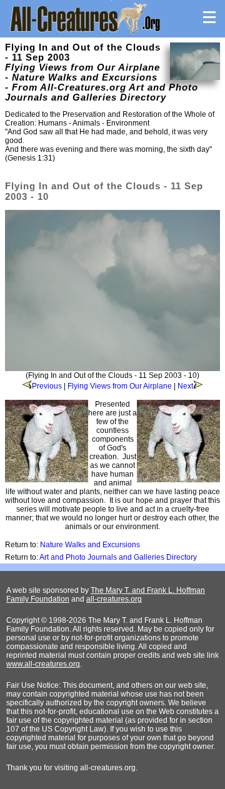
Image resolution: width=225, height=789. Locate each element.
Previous (47, 386)
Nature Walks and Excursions (90, 544)
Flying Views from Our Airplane (120, 386)
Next (185, 386)
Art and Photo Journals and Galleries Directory (118, 557)
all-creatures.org (114, 599)
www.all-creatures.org (43, 664)
